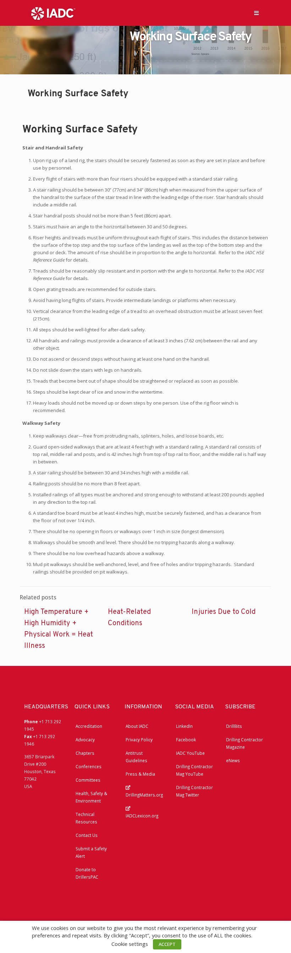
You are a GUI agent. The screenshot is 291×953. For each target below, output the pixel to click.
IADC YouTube (190, 753)
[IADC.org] (53, 12)
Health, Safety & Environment (91, 797)
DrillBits (234, 726)
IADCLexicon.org (142, 815)
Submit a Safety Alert (91, 852)
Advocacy (85, 739)
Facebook (186, 739)
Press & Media (140, 774)
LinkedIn (184, 726)
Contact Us (87, 835)
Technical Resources (86, 817)
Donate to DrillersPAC (87, 873)
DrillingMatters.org (144, 795)
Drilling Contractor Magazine (244, 743)
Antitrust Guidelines (136, 756)
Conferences (88, 766)
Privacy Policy (139, 739)
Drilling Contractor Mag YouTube (194, 770)
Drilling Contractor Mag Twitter (194, 791)
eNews (233, 760)
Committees (88, 780)
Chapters (85, 753)
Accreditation (89, 726)
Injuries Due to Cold (224, 612)
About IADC (137, 726)
